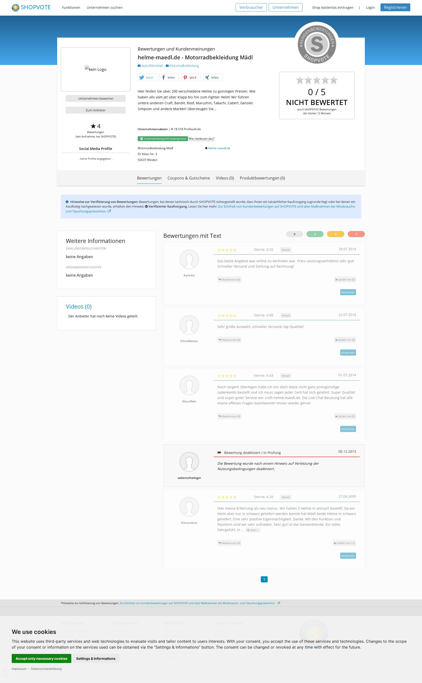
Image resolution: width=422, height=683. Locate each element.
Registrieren (395, 7)
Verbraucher (251, 7)
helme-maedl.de (219, 148)
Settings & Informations (96, 658)
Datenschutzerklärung (46, 669)
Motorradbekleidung (184, 65)
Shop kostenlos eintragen (333, 7)
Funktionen (71, 7)
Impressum (19, 669)
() (346, 279)
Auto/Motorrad (152, 65)
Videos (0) (225, 178)
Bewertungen (149, 178)
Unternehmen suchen (105, 7)
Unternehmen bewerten (95, 98)
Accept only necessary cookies (41, 658)
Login (370, 7)
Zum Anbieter (96, 110)
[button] (147, 77)
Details (286, 250)
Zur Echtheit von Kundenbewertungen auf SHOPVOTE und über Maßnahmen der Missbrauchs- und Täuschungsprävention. (198, 603)
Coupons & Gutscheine (189, 178)
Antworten (348, 292)
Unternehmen (286, 7)
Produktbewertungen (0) (262, 178)
